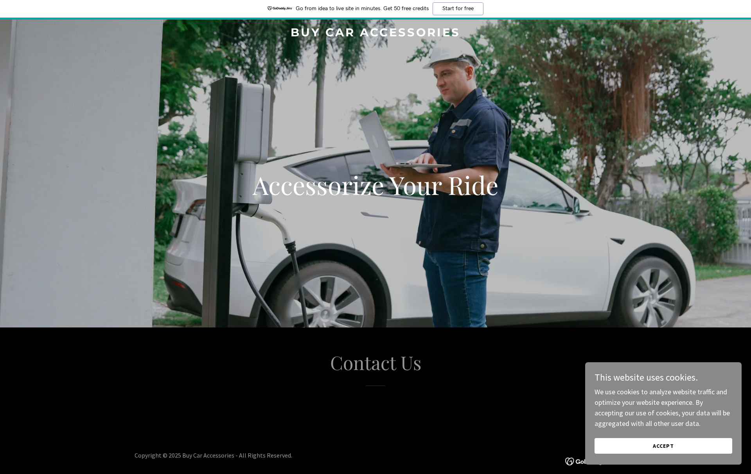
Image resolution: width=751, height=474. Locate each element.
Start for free (458, 8)
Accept (663, 445)
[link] (375, 33)
